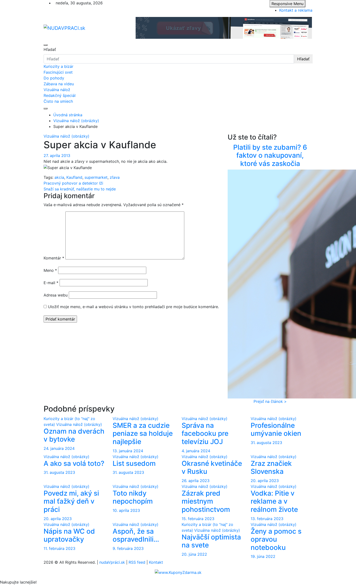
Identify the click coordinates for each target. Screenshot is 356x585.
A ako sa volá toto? (74, 463)
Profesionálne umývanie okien (276, 429)
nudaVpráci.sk (112, 562)
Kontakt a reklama (295, 10)
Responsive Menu (287, 3)
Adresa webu (56, 295)
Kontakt (156, 562)
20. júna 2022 (194, 554)
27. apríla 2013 (57, 155)
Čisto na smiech (58, 101)
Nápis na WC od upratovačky (69, 535)
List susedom (134, 463)
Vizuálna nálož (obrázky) (66, 136)
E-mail (51, 282)
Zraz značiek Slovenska (271, 467)
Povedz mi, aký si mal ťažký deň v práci (71, 501)
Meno (50, 270)
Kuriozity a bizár (58, 66)
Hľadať (50, 49)
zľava (115, 177)
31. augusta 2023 (266, 442)
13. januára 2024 (128, 450)
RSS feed (137, 562)
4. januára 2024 (196, 450)
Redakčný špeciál (60, 95)
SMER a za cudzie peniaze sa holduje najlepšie (143, 433)
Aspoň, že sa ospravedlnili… (136, 535)
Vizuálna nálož (57, 89)
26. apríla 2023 (195, 480)
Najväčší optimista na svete (211, 541)
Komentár (54, 258)
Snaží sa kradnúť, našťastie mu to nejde (80, 189)
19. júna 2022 (263, 556)
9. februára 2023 (128, 548)
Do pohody (54, 78)
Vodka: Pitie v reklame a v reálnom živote (274, 501)
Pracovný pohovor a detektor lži (73, 183)
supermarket (96, 177)
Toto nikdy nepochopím (133, 497)
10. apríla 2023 (126, 510)
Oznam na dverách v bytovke (74, 435)
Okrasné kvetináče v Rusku (212, 467)
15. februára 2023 (198, 518)
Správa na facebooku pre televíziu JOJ (205, 433)
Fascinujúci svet (58, 72)
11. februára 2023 (59, 548)
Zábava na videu (59, 83)
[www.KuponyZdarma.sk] (178, 571)
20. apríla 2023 (265, 480)
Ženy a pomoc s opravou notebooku (276, 539)
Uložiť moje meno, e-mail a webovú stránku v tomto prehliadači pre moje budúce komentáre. (133, 306)
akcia (59, 177)
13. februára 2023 (267, 518)
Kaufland (74, 177)
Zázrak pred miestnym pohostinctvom (206, 501)
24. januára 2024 (59, 448)
